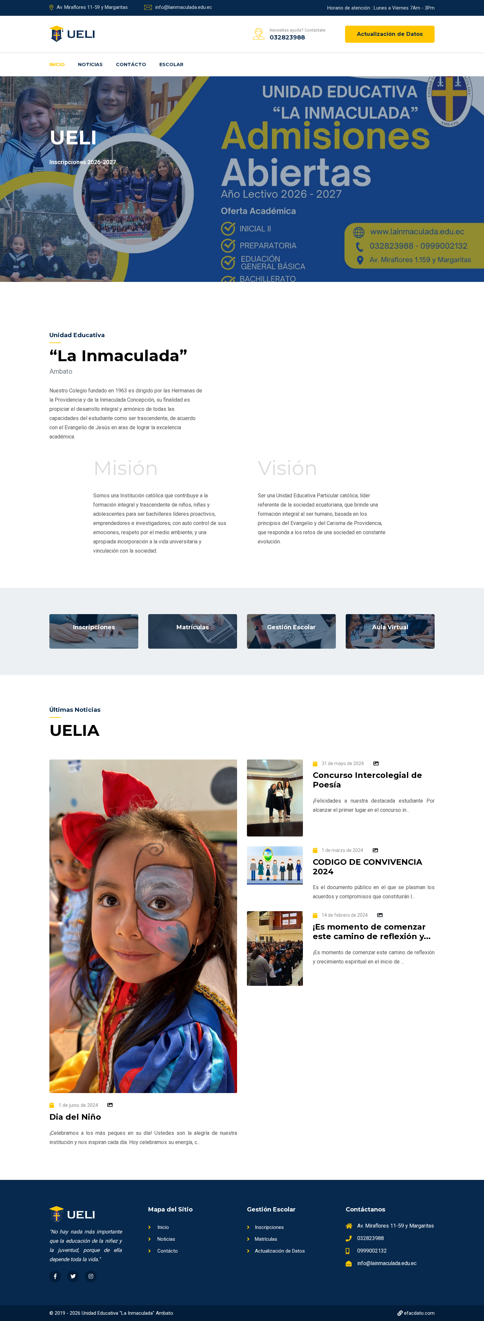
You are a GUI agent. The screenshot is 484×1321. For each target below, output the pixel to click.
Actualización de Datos (390, 34)
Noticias (90, 64)
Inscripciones (269, 1227)
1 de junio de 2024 (77, 1105)
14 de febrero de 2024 (344, 915)
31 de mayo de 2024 (342, 763)
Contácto (131, 64)
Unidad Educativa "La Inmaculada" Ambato (127, 1313)
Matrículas (266, 1239)
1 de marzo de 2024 (342, 850)
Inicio (57, 64)
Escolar (171, 64)
